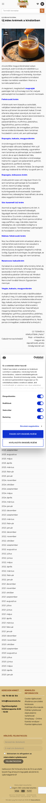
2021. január (7, 631)
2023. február (8, 523)
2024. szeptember (10, 489)
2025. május (7, 459)
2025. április (7, 463)
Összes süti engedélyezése (23, 434)
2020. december (9, 636)
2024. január (7, 506)
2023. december (9, 510)
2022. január (7, 580)
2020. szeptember (10, 649)
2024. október (8, 485)
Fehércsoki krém (10, 99)
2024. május (7, 493)
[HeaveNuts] (23, 4)
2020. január (7, 675)
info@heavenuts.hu (11, 701)
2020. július (7, 657)
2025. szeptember (10, 450)
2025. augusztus (9, 454)
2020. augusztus (9, 653)
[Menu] (3, 4)
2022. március (8, 571)
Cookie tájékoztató (33, 699)
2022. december (9, 532)
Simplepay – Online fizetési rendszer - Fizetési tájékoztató (33, 721)
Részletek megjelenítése (29, 426)
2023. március (8, 519)
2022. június (7, 558)
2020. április (7, 670)
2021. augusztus (9, 601)
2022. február (8, 575)
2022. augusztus (9, 549)
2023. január (7, 528)
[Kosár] (42, 4)
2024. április (7, 498)
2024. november (9, 480)
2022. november (9, 536)
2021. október (8, 593)
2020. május (7, 666)
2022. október (8, 541)
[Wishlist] (38, 3)
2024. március (8, 502)
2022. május (7, 562)
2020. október (8, 644)
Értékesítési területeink (20, 796)
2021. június (7, 610)
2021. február (8, 627)
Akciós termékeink (17, 795)
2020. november (9, 640)
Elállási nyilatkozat (33, 710)
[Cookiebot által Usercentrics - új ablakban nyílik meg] (33, 357)
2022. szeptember (10, 545)
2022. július (7, 554)
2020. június (7, 662)
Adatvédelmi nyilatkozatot (15, 757)
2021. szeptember (10, 597)
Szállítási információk (34, 707)
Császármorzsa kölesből (12, 339)
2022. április (7, 567)
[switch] (40, 403)
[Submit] (42, 11)
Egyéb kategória (9, 17)
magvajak (30, 88)
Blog (34, 796)
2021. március (8, 623)
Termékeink (31, 795)
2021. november (9, 588)
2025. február (8, 472)
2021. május (7, 614)
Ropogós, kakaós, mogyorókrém (18, 138)
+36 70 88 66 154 (10, 696)
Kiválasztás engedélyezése (23, 443)
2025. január (7, 476)
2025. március (8, 467)
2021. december (9, 584)
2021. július (6, 605)
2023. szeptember (10, 515)
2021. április (7, 618)
